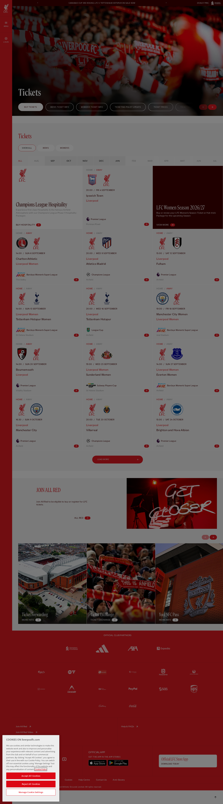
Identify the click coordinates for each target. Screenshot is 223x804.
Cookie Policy (41, 769)
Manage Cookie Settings (31, 792)
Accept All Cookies (31, 775)
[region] (30, 768)
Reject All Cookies (31, 784)
